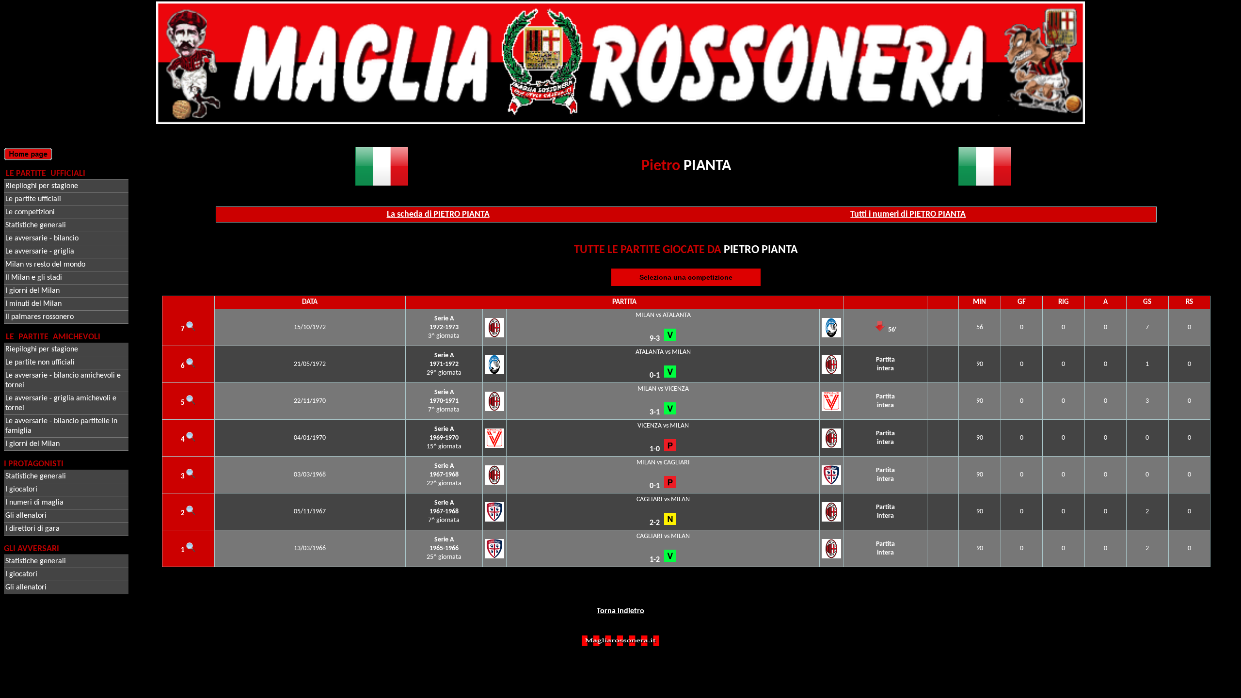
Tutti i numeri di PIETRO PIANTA (908, 214)
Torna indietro (620, 611)
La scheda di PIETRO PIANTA (438, 214)
